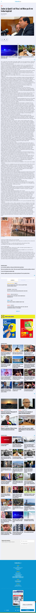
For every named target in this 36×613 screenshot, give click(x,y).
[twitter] (4, 39)
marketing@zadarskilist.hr (19, 574)
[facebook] (2, 39)
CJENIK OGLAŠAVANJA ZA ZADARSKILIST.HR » (18, 576)
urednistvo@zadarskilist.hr (18, 580)
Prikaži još (18, 311)
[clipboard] (7, 39)
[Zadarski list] (18, 1)
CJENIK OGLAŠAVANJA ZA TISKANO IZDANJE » (18, 577)
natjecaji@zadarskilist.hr (18, 575)
